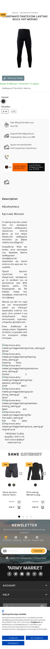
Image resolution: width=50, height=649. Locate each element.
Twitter (15, 574)
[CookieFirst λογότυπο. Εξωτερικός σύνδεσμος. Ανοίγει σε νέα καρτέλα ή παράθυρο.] (3, 611)
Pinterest (34, 574)
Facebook (9, 574)
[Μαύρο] (3, 101)
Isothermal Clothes (29, 12)
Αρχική (15, 12)
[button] (19, 516)
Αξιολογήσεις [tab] (10, 206)
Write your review (15, 78)
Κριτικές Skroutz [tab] (13, 214)
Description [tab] (10, 198)
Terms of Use (26, 558)
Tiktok (22, 574)
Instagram (40, 574)
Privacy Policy (40, 558)
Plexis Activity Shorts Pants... (10, 493)
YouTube (28, 574)
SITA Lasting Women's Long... (34, 493)
